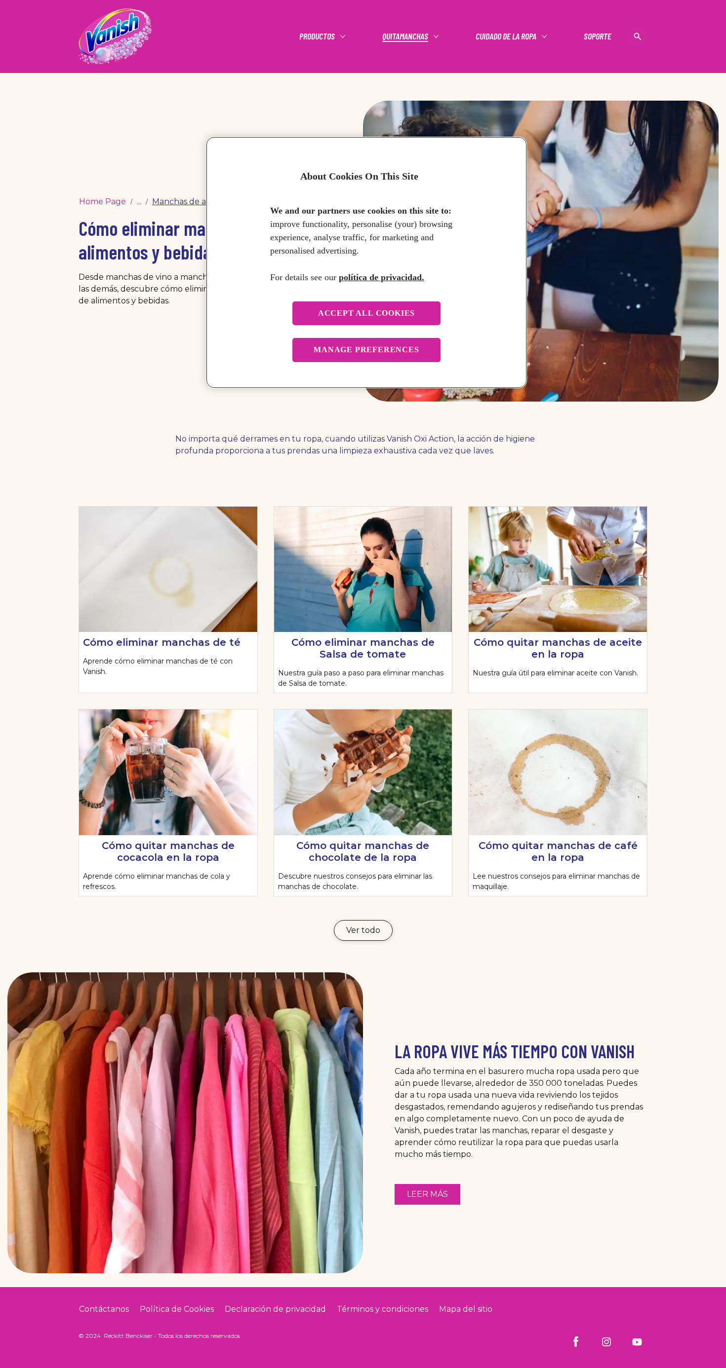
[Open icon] (637, 36)
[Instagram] (606, 1341)
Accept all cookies (366, 313)
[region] (366, 262)
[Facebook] (575, 1341)
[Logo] (115, 36)
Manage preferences (366, 349)
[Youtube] (637, 1341)
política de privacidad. (381, 277)
